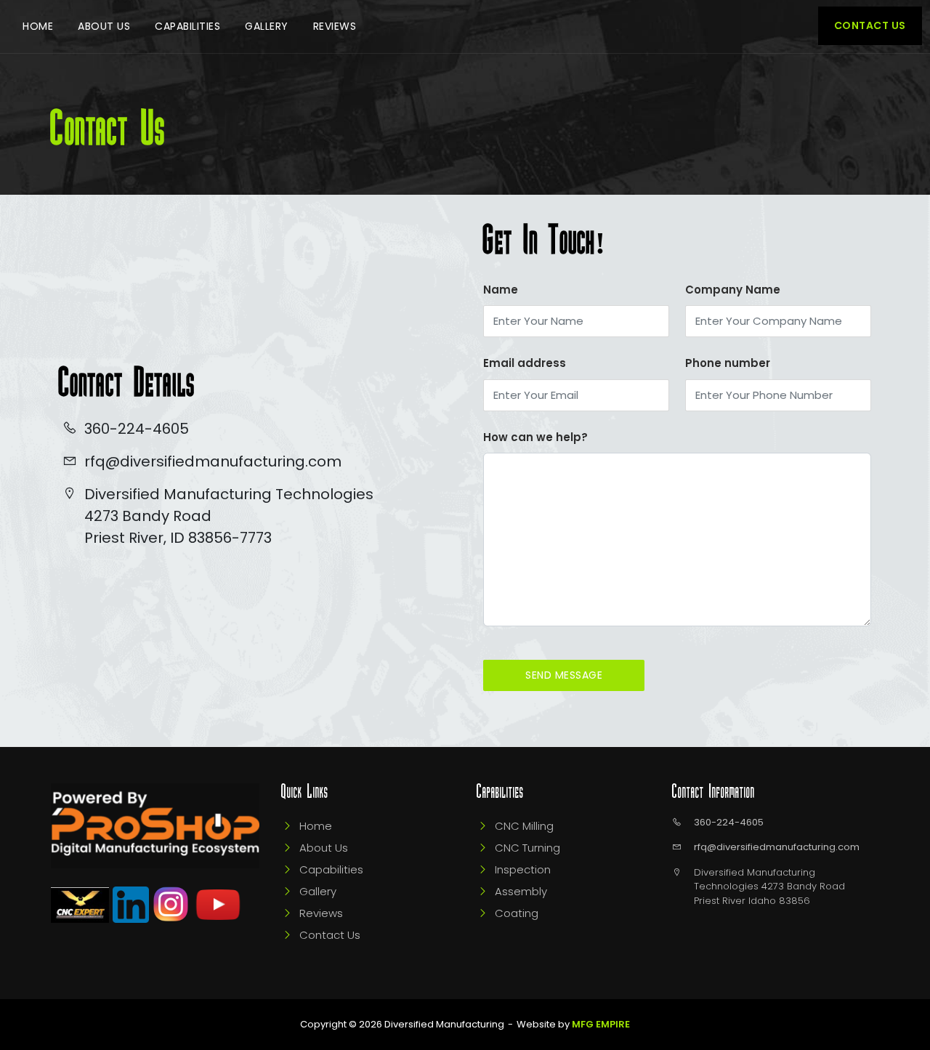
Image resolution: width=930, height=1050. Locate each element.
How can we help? (535, 437)
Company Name (732, 289)
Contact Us (870, 25)
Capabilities (187, 26)
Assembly (521, 891)
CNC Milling (524, 825)
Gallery (266, 26)
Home (38, 26)
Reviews (335, 26)
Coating (516, 913)
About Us (104, 26)
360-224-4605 (729, 822)
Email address (524, 363)
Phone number (727, 363)
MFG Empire (601, 1024)
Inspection (523, 869)
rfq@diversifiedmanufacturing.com (777, 847)
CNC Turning (527, 847)
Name (500, 289)
